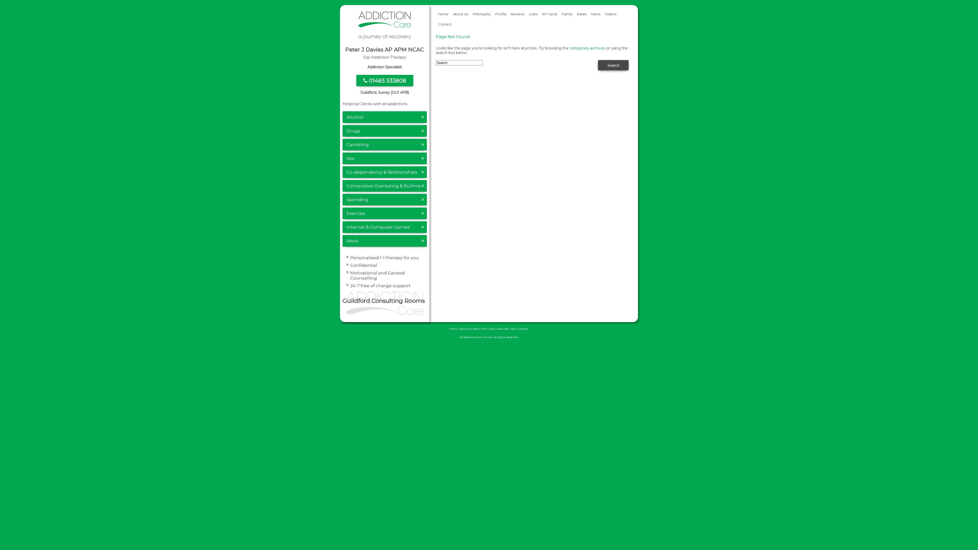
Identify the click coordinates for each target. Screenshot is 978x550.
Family (567, 14)
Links (533, 14)
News (595, 14)
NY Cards (549, 14)
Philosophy (482, 14)
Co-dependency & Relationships (382, 172)
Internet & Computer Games (378, 227)
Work (352, 240)
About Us (460, 14)
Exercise (356, 213)
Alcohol (355, 117)
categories (578, 48)
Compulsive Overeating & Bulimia (384, 185)
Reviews (518, 14)
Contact (445, 24)
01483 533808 (387, 80)
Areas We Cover (506, 329)
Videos (610, 14)
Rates (582, 14)
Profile (500, 14)
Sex (350, 158)
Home (443, 14)
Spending (357, 199)
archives (597, 48)
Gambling (358, 144)
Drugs (353, 130)
